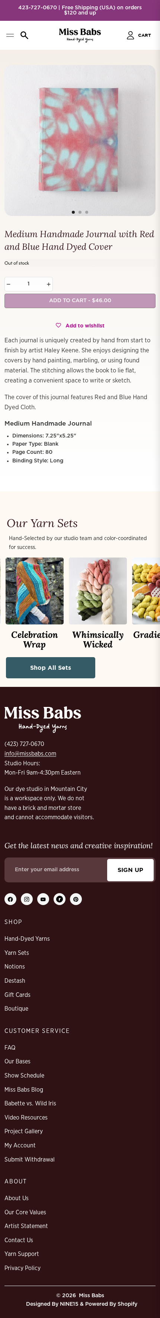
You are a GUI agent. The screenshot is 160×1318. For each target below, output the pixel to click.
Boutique (16, 1009)
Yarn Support (21, 1254)
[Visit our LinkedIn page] (59, 899)
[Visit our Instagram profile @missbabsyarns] (27, 899)
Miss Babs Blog (23, 1090)
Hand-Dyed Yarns (27, 939)
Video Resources (26, 1118)
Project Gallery (23, 1131)
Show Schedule (24, 1076)
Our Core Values (25, 1212)
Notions (14, 967)
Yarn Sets (16, 953)
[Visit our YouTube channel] (43, 899)
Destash (14, 981)
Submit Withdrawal (29, 1160)
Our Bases (17, 1062)
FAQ (9, 1048)
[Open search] (24, 35)
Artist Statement (26, 1226)
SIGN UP (130, 869)
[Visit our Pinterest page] (76, 899)
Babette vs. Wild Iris (30, 1104)
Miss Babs (91, 1295)
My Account (20, 1146)
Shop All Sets (50, 667)
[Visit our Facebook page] (10, 899)
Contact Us (18, 1240)
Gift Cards (17, 995)
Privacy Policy (22, 1268)
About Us (16, 1198)
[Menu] (10, 35)
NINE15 (69, 1304)
